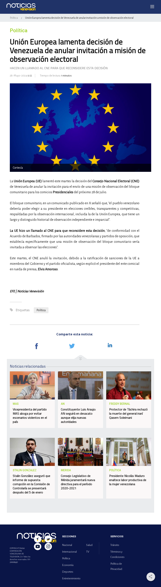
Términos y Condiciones (117, 554)
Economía (67, 565)
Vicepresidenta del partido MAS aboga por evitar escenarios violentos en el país (30, 415)
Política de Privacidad (116, 566)
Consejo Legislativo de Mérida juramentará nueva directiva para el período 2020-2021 (78, 481)
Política (14, 17)
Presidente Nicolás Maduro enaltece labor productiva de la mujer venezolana (127, 479)
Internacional (69, 551)
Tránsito (114, 545)
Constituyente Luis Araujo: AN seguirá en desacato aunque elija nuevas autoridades (78, 415)
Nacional (67, 545)
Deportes (67, 571)
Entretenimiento (70, 578)
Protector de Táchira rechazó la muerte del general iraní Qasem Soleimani (128, 413)
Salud (89, 545)
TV (87, 551)
